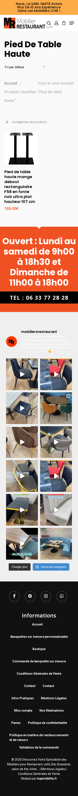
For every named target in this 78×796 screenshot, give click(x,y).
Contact (30, 686)
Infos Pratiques (22, 698)
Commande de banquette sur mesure (39, 661)
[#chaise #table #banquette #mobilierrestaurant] (22, 374)
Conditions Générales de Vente (39, 673)
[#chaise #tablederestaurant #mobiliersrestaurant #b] (22, 510)
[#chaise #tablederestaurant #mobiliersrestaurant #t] (22, 408)
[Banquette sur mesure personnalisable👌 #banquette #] (56, 544)
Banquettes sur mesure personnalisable (39, 636)
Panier (16, 723)
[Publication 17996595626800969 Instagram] (56, 476)
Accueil (10, 83)
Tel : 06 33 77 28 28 (39, 297)
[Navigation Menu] (71, 23)
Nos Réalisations (51, 710)
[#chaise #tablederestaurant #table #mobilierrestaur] (56, 374)
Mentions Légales (54, 698)
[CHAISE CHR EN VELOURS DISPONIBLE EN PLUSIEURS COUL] (56, 408)
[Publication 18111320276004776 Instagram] (22, 476)
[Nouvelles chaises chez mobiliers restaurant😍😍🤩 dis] (22, 442)
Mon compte (23, 710)
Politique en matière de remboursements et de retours (39, 735)
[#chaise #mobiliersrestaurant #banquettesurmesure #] (56, 510)
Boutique (39, 649)
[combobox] (26, 67)
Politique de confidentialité (47, 723)
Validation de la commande (39, 747)
